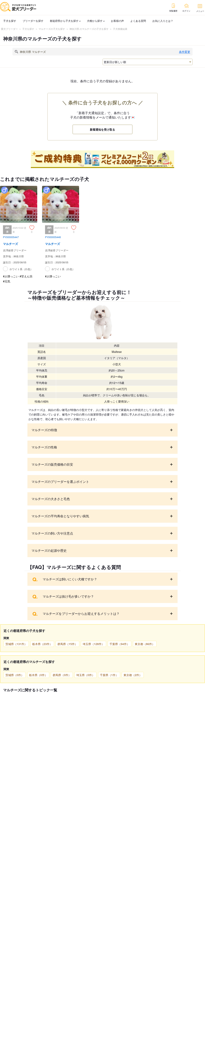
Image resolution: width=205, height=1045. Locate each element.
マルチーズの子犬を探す (52, 28)
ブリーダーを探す (33, 21)
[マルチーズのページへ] (18, 230)
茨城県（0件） (14, 675)
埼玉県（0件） (85, 675)
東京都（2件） (133, 675)
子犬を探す (9, 21)
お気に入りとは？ (162, 21)
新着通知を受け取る (102, 129)
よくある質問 (138, 21)
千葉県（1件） (109, 675)
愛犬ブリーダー (9, 28)
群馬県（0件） (62, 675)
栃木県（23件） (42, 644)
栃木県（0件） (38, 675)
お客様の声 (117, 21)
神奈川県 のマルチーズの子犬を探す (89, 28)
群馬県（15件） (67, 644)
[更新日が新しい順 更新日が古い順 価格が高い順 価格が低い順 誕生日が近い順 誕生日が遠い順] (147, 62)
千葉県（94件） (120, 644)
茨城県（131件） (16, 644)
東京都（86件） (145, 644)
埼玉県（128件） (93, 644)
